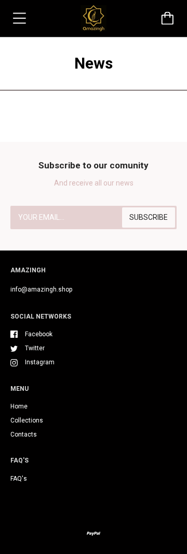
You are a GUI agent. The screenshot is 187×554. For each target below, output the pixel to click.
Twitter (35, 348)
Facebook (38, 334)
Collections (26, 420)
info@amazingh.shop (41, 289)
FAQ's (18, 478)
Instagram (40, 362)
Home (19, 406)
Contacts (23, 434)
